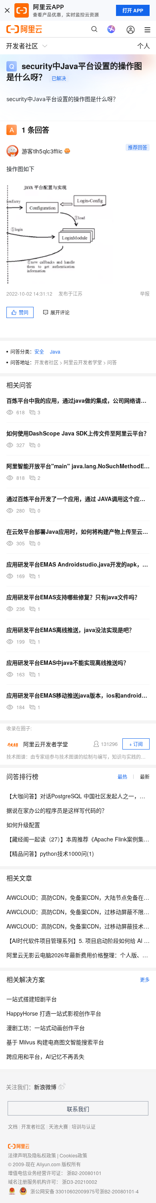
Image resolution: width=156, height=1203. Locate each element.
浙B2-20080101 (84, 1172)
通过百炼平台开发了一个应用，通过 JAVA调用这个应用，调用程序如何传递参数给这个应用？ (78, 499)
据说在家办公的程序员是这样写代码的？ (56, 810)
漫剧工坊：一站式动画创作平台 (45, 1028)
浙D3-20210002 (79, 1181)
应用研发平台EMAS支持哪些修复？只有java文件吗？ (73, 597)
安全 (39, 351)
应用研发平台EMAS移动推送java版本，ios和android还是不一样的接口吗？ (78, 695)
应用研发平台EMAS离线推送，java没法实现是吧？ (70, 630)
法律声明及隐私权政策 (32, 1155)
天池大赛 (58, 1126)
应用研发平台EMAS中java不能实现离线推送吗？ (67, 662)
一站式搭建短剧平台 (31, 999)
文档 (13, 1126)
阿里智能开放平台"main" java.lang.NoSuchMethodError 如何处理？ (78, 466)
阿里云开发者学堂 (83, 362)
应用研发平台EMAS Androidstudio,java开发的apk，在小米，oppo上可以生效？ (78, 564)
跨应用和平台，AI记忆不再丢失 (45, 1056)
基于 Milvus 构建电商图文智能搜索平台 (55, 1042)
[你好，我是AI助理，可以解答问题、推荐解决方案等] (111, 29)
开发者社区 (46, 362)
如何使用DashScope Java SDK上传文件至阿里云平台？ (77, 433)
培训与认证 (84, 1126)
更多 (145, 979)
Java (55, 351)
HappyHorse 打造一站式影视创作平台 (53, 1013)
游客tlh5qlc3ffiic (42, 151)
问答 (112, 362)
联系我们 (78, 1109)
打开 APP (132, 10)
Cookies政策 (73, 1155)
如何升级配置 (23, 825)
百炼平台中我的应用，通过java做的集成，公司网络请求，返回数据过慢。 (78, 400)
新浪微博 (45, 1087)
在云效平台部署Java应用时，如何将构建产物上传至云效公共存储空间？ (78, 531)
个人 (143, 45)
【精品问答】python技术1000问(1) (50, 853)
